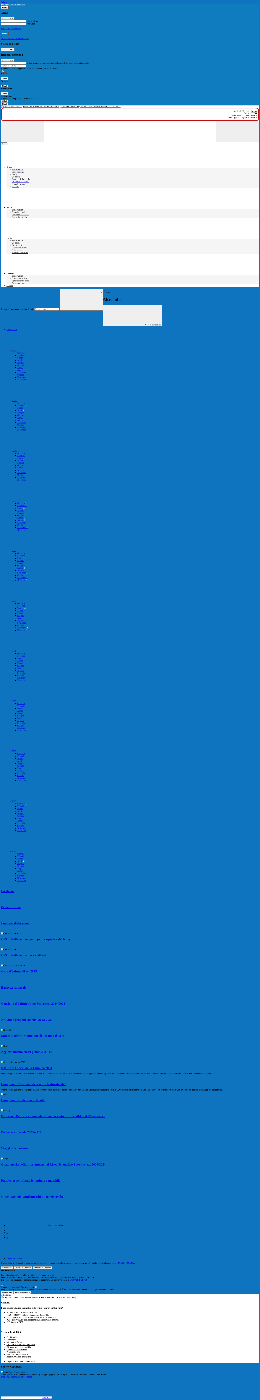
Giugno (20, 365)
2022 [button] (14, 551)
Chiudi (4, 79)
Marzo (20, 358)
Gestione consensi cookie (17, 1354)
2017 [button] (14, 801)
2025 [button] (14, 400)
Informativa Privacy (14, 1342)
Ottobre (20, 375)
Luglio (20, 367)
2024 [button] (14, 450)
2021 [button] (14, 601)
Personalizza (7, 1268)
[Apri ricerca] (237, 131)
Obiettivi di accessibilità (16, 1349)
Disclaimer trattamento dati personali (16, 1377)
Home (105, 290)
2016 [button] (14, 851)
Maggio (20, 362)
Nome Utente (32, 21)
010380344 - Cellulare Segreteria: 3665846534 (30, 1315)
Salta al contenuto (8, 2)
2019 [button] (14, 701)
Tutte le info (11, 329)
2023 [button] (14, 501)
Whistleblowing (13, 1352)
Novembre (21, 377)
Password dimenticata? (11, 28)
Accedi (5, 7)
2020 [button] (14, 651)
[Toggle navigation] (22, 131)
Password (31, 24)
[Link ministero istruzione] (13, 5)
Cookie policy (12, 1337)
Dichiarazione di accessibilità (18, 1347)
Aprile (20, 360)
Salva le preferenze (22, 1292)
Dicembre (21, 380)
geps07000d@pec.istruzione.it (35, 1320)
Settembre (21, 372)
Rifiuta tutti (23, 1268)
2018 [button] (14, 751)
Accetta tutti (42, 1268)
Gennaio (21, 353)
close (4, 144)
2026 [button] (14, 350)
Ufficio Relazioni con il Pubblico (20, 1344)
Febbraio (21, 355)
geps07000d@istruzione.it (34, 1317)
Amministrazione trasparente (18, 1357)
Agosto (20, 370)
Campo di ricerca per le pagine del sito (17, 309)
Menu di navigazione (152, 325)
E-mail (29, 63)
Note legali (11, 1340)
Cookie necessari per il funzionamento (17, 1287)
